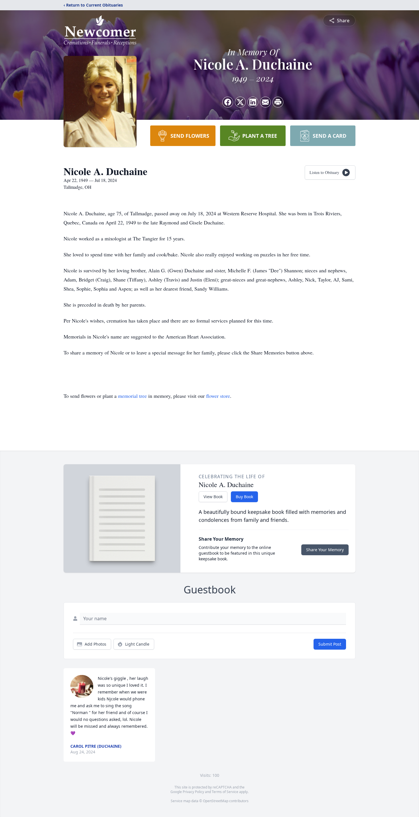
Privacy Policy (193, 791)
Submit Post (329, 644)
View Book (213, 496)
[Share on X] (240, 102)
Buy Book (244, 496)
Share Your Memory (325, 549)
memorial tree (132, 395)
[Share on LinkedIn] (253, 102)
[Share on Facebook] (228, 102)
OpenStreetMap (215, 800)
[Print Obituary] (278, 102)
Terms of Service (225, 791)
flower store (218, 395)
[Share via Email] (265, 102)
